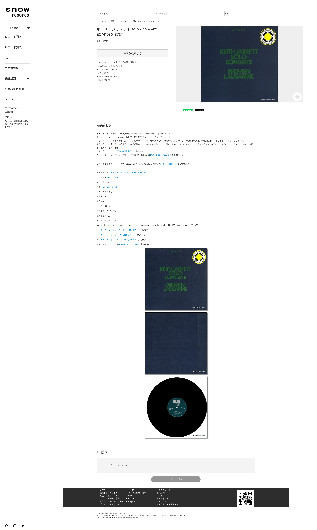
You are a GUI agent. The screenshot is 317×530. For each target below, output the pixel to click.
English (131, 502)
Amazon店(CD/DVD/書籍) (16, 121)
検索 (226, 13)
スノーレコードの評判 (160, 155)
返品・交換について (109, 496)
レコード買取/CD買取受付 (120, 151)
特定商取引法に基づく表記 (111, 502)
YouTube (135, 244)
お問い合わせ (163, 502)
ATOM (131, 499)
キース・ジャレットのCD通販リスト (117, 235)
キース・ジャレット (119, 172)
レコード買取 (109, 21)
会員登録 (9, 112)
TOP (98, 21)
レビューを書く (176, 479)
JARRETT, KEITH (138, 172)
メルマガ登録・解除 (137, 493)
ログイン (9, 117)
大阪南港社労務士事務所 (167, 505)
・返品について (103, 73)
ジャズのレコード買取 (127, 21)
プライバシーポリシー (109, 505)
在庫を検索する (132, 53)
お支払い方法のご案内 (109, 499)
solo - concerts (113, 177)
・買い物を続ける (103, 80)
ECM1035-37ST (110, 187)
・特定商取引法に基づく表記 (108, 76)
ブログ (131, 490)
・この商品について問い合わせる (110, 66)
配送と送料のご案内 (109, 493)
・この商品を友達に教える (107, 69)
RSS (130, 496)
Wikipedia (123, 244)
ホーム (103, 490)
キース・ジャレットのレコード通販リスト (119, 230)
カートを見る (11, 28)
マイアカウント (12, 108)
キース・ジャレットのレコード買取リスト (119, 240)
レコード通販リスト (169, 164)
